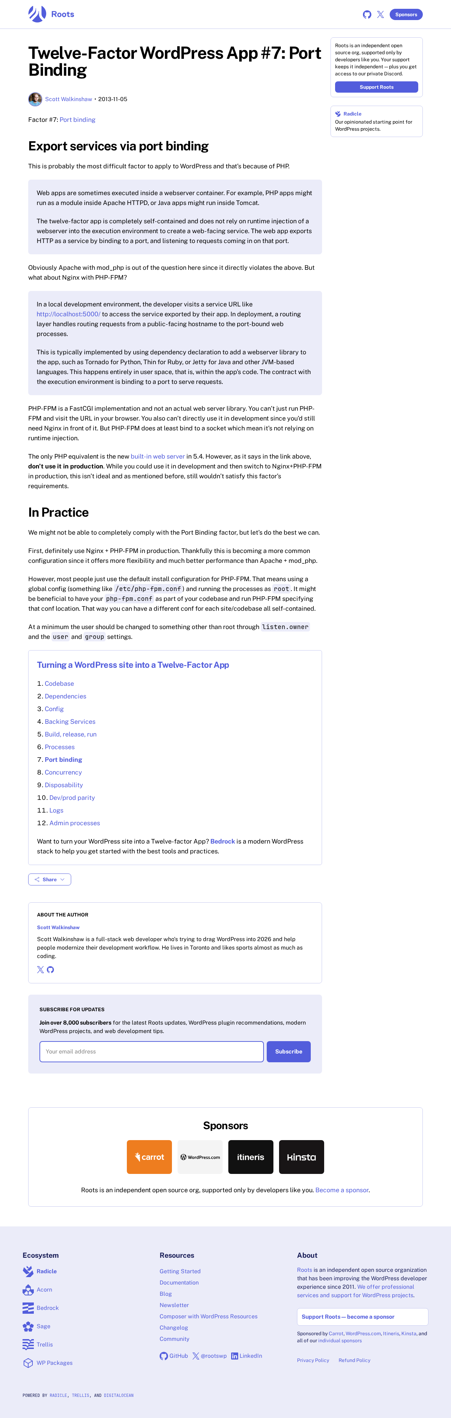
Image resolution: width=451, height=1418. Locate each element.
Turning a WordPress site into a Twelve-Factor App (133, 665)
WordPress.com (363, 1333)
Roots (304, 1270)
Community (175, 1339)
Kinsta (408, 1333)
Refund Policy (354, 1360)
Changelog (174, 1327)
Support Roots (377, 87)
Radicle (353, 114)
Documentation (179, 1282)
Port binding (77, 119)
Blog (166, 1293)
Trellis (80, 1395)
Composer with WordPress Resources (209, 1316)
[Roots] (51, 14)
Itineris (391, 1333)
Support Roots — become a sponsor (348, 1316)
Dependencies (65, 696)
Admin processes (74, 823)
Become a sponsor (342, 1190)
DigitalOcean (119, 1395)
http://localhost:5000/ (68, 314)
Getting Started (180, 1271)
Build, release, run (71, 734)
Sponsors (406, 14)
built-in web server (158, 456)
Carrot (336, 1333)
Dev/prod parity (72, 797)
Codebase (59, 683)
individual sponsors (340, 1340)
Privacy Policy (313, 1360)
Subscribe (288, 1051)
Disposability (64, 785)
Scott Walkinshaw (68, 99)
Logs (56, 810)
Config (54, 709)
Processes (60, 747)
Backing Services (70, 721)
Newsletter (174, 1305)
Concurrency (63, 772)
